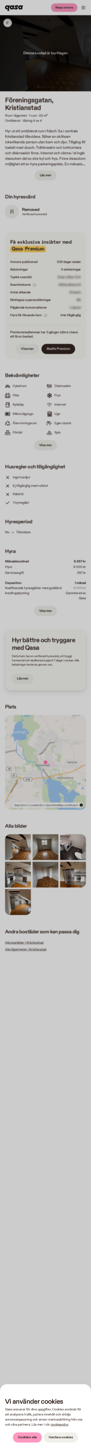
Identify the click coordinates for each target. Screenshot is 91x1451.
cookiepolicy (59, 1424)
